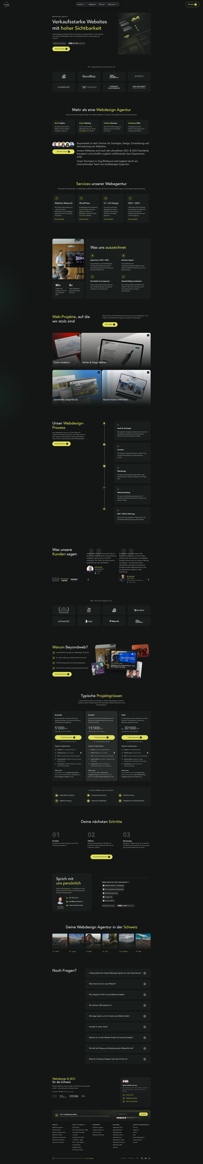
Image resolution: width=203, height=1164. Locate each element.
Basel (90, 951)
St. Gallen (125, 951)
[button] (148, 579)
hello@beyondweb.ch (131, 1098)
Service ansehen (59, 219)
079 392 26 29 (129, 1095)
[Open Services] (84, 4)
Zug (106, 951)
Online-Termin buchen (132, 1101)
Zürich (57, 951)
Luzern (74, 951)
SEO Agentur (83, 131)
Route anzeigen (89, 1158)
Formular (66, 888)
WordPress (82, 213)
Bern (140, 951)
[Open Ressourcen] (117, 4)
